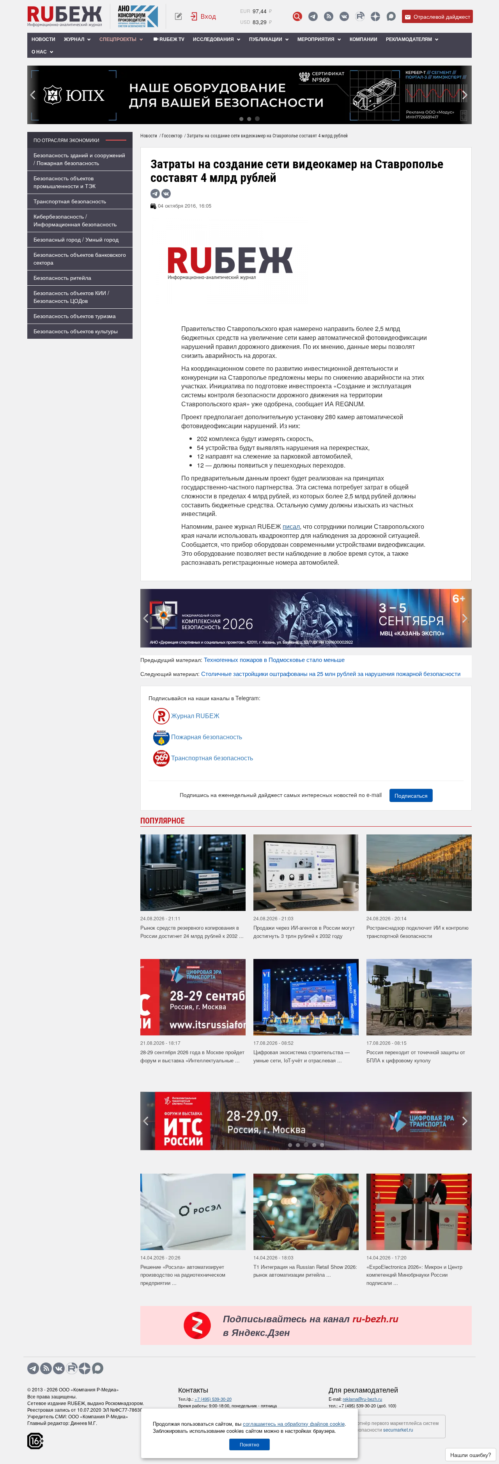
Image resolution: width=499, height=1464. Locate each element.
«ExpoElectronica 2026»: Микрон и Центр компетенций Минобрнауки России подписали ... (414, 1274)
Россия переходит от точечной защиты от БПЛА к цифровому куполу (415, 1056)
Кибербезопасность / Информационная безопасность (75, 220)
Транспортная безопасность (70, 201)
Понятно (249, 1444)
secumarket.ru (398, 1429)
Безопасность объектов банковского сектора (80, 258)
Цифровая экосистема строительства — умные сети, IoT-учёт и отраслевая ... (301, 1056)
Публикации (266, 39)
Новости (43, 39)
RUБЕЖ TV (171, 39)
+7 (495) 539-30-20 (213, 1399)
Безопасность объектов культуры (76, 331)
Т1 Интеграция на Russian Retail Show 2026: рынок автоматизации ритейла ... (305, 1271)
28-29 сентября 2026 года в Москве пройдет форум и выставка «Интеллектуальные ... (192, 1056)
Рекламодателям (409, 39)
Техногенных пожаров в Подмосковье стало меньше (274, 659)
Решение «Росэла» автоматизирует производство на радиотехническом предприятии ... (182, 1274)
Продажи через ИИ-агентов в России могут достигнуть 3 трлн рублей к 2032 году (304, 931)
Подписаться (411, 795)
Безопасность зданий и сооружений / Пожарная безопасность (79, 159)
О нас (40, 51)
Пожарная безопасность (206, 736)
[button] (241, 118)
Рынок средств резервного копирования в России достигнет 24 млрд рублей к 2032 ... (192, 931)
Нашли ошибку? (470, 1455)
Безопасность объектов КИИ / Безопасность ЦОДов (71, 296)
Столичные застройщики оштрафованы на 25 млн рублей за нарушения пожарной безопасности (330, 673)
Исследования (214, 39)
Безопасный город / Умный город (76, 239)
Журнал (74, 39)
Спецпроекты (118, 39)
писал (291, 526)
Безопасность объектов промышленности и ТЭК (65, 182)
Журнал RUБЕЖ (194, 715)
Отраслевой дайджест (441, 16)
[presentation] (33, 95)
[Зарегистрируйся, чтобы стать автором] (178, 16)
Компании (363, 39)
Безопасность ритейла (62, 277)
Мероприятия (316, 39)
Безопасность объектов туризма (75, 316)
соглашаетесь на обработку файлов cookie (294, 1423)
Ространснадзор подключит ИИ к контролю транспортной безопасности (417, 931)
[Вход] (203, 16)
